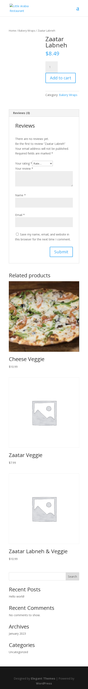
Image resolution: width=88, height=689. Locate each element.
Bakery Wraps (26, 30)
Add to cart (60, 78)
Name (20, 195)
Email (20, 215)
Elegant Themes (43, 678)
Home (12, 30)
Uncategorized (18, 652)
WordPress (44, 683)
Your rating (23, 163)
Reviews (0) (21, 113)
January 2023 (17, 633)
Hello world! (16, 596)
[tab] (44, 113)
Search (72, 576)
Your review (24, 168)
